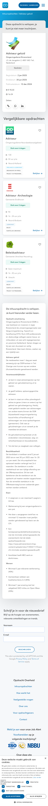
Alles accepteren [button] (13, 796)
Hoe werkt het (23, 693)
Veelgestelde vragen (23, 699)
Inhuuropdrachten (10, 14)
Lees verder (37, 777)
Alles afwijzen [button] (36, 796)
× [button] (45, 758)
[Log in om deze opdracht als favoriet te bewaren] (39, 130)
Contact (23, 719)
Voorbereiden (20, 734)
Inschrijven (24, 649)
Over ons (23, 706)
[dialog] (24, 781)
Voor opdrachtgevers (23, 712)
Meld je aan (13, 729)
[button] (24, 802)
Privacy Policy (21, 659)
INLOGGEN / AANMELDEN (29, 5)
